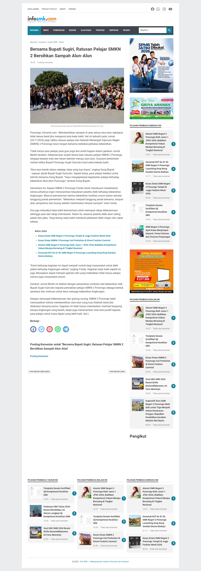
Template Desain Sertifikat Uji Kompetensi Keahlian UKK (56, 491)
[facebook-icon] (153, 9)
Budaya (72, 30)
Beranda (34, 30)
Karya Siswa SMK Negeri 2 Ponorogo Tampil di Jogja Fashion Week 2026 (74, 236)
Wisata (126, 30)
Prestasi (100, 30)
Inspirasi (113, 30)
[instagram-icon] (164, 9)
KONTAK (72, 9)
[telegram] (66, 329)
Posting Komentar (45, 62)
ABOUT (63, 9)
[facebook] (33, 329)
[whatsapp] (58, 329)
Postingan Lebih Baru (39, 372)
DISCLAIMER (33, 9)
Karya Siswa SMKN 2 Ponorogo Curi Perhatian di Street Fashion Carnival (74, 240)
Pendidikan (58, 30)
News (46, 30)
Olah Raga (86, 30)
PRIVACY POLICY (49, 9)
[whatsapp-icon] (158, 9)
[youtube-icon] (170, 9)
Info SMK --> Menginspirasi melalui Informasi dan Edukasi (104, 562)
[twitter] (41, 329)
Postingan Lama (117, 372)
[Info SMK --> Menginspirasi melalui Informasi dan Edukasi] (42, 19)
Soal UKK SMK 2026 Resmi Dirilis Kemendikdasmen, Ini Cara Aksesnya (56, 531)
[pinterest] (49, 329)
